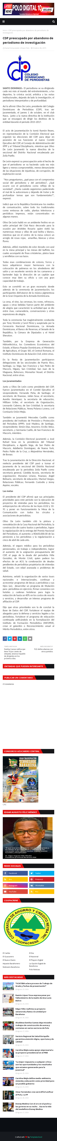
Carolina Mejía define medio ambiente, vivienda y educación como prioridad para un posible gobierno (34, 1081)
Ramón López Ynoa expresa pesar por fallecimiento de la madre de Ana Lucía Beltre (33, 998)
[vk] (41, 885)
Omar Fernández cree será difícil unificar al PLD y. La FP (34, 1093)
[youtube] (15, 891)
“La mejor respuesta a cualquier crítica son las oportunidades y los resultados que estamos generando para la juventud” (33, 1066)
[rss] (15, 879)
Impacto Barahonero (11, 963)
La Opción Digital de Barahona (37, 964)
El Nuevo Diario (9, 960)
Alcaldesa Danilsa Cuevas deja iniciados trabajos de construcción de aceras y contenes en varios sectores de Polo (33, 1025)
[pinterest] (41, 879)
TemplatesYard (36, 1137)
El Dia (31, 953)
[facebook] (15, 873)
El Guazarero (8, 956)
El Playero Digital (36, 960)
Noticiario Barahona (11, 967)
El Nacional (33, 956)
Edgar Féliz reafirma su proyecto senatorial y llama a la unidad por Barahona (30, 1012)
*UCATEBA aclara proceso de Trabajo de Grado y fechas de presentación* (33, 984)
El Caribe (6, 953)
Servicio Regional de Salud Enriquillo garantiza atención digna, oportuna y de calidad (34, 1039)
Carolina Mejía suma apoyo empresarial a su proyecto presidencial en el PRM (34, 1051)
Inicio (5, 30)
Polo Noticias (34, 969)
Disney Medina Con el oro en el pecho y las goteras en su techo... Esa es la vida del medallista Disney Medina (33, 1106)
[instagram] (15, 885)
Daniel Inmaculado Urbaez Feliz (17, 48)
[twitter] (41, 873)
